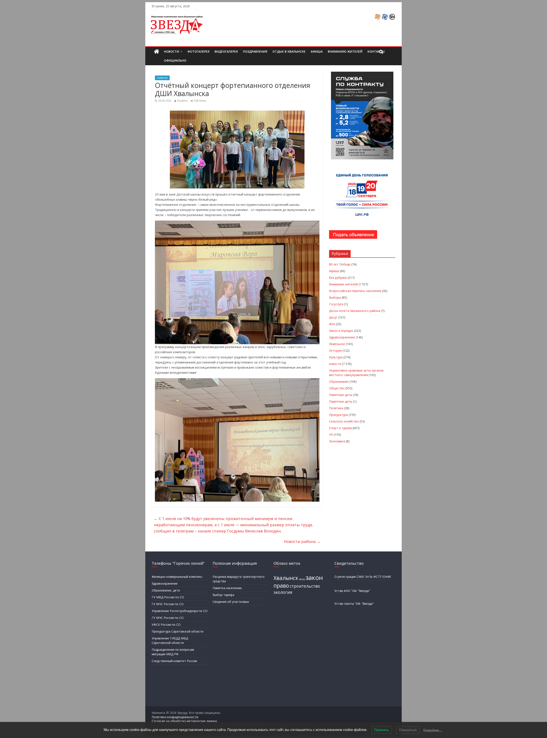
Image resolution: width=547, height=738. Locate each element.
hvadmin (182, 100)
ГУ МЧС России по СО (168, 604)
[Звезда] (156, 51)
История (335, 350)
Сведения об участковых (231, 602)
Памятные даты (340, 395)
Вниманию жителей (345, 51)
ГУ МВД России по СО (168, 597)
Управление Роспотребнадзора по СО (179, 611)
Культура (336, 357)
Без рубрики (338, 278)
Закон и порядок (341, 331)
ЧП (331, 435)
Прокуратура (338, 415)
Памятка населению (227, 588)
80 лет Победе (339, 264)
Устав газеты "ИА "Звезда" (354, 604)
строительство (305, 586)
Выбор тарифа (223, 595)
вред (302, 579)
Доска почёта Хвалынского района (354, 311)
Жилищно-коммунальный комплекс (177, 577)
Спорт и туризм (340, 428)
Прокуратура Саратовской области (177, 631)
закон (314, 577)
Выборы (335, 297)
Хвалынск (286, 577)
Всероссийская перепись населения (355, 291)
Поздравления (255, 51)
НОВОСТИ (171, 51)
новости (162, 78)
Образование (339, 381)
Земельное (337, 344)
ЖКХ (332, 324)
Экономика (337, 441)
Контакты (376, 51)
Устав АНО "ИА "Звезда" (352, 591)
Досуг (333, 317)
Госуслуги (336, 304)
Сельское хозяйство (344, 421)
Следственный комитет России (174, 661)
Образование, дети (166, 590)
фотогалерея (198, 51)
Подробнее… (432, 730)
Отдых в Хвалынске (289, 51)
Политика (336, 408)
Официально (175, 60)
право (281, 585)
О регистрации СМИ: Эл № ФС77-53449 (362, 577)
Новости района (302, 541)
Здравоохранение (342, 337)
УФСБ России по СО (166, 624)
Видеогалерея (226, 51)
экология (283, 592)
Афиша (317, 51)
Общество (336, 388)
